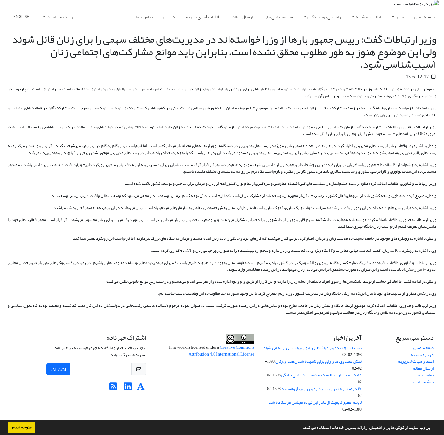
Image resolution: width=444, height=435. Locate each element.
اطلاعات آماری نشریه (203, 16)
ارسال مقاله (242, 16)
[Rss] (113, 388)
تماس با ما (144, 16)
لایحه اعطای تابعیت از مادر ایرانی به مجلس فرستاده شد (315, 402)
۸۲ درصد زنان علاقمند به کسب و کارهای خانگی (321, 375)
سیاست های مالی (278, 16)
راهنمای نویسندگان (324, 16)
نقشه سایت (423, 381)
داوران (169, 16)
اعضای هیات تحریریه (416, 361)
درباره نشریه (422, 354)
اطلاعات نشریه (368, 16)
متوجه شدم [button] (22, 427)
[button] (301, 428)
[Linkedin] (128, 388)
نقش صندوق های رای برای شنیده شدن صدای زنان (318, 361)
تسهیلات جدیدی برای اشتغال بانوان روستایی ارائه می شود (312, 347)
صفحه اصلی (424, 16)
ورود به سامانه (60, 16)
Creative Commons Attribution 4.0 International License (221, 351)
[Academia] (141, 388)
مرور (400, 16)
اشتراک (58, 369)
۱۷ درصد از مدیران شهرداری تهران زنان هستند (321, 388)
